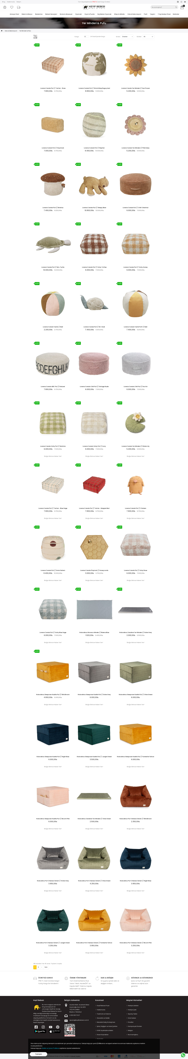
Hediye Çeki (132, 1010)
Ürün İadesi (132, 1018)
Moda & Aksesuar (66, 14)
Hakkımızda (11, 2)
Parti (145, 14)
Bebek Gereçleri (51, 14)
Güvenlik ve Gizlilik (103, 1018)
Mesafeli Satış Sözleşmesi (106, 1022)
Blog (3, 2)
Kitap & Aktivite (119, 14)
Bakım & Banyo (27, 14)
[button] (4, 7)
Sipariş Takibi (132, 1014)
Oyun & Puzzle (90, 14)
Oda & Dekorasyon (134, 14)
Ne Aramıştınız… (133, 1035)
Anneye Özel (14, 14)
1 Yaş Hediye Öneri (164, 14)
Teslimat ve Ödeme (104, 1014)
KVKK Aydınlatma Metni (105, 1030)
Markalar (176, 14)
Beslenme (39, 14)
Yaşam (152, 14)
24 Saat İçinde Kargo (97, 36)
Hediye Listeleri (133, 1006)
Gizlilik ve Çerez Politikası (50, 1048)
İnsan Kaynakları (102, 1035)
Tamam (38, 1054)
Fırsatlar (130, 1022)
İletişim (19, 2)
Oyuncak (78, 14)
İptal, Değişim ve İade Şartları (107, 1026)
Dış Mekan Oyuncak (104, 14)
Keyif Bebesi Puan (103, 1006)
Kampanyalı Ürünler (135, 1026)
